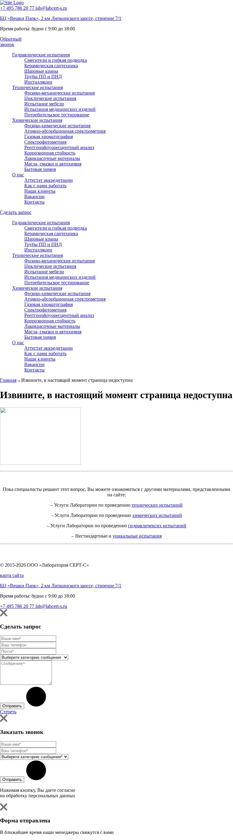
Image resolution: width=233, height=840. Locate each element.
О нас (18, 174)
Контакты (34, 202)
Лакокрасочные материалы (52, 158)
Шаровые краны (41, 71)
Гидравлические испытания (41, 54)
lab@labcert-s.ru (51, 8)
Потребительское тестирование (56, 114)
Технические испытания (37, 87)
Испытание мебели (44, 103)
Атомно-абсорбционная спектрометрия (65, 131)
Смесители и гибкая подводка (55, 60)
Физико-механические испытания (59, 92)
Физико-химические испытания (57, 125)
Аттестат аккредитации (48, 180)
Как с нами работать (45, 185)
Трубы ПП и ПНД (43, 76)
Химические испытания (37, 120)
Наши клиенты (40, 191)
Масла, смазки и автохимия (52, 163)
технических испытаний (157, 505)
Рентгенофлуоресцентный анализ (59, 147)
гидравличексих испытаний (157, 525)
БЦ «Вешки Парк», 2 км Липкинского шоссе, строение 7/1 (60, 18)
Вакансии (34, 196)
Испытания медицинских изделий (60, 109)
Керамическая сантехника (51, 65)
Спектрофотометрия (45, 142)
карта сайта (12, 575)
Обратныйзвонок (11, 41)
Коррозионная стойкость (49, 152)
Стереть (8, 711)
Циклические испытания (50, 98)
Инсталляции (38, 82)
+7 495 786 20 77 (17, 8)
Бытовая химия (40, 169)
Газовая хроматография (48, 136)
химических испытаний (157, 515)
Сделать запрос (16, 212)
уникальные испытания (137, 535)
